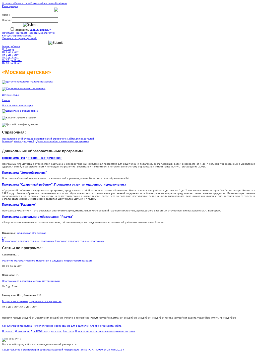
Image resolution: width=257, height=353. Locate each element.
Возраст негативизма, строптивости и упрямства (31, 301)
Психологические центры (17, 105)
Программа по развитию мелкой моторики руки (31, 281)
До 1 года (8, 49)
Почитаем (8, 32)
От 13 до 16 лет (12, 63)
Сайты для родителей (80, 138)
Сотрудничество (52, 331)
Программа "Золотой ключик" (24, 172)
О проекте (8, 3)
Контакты (36, 3)
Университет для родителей (19, 38)
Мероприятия (46, 32)
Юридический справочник (50, 138)
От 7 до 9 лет (10, 57)
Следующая (39, 233)
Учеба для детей (24, 141)
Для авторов (22, 331)
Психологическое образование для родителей (61, 325)
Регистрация (10, 6)
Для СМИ (36, 331)
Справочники (98, 325)
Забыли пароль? (40, 29)
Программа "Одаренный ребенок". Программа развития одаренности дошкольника (64, 184)
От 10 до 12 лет (12, 60)
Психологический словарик (18, 138)
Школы (6, 100)
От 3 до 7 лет (10, 54)
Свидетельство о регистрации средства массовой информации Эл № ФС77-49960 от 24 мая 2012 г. (63, 349)
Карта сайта (113, 325)
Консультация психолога (17, 35)
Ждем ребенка (11, 46)
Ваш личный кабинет (54, 3)
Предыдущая (23, 233)
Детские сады (10, 95)
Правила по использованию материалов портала (105, 331)
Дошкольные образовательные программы (62, 141)
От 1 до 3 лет (10, 52)
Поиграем (21, 32)
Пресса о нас (22, 3)
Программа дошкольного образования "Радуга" (38, 216)
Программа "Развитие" (19, 204)
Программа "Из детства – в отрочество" (32, 157)
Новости (33, 32)
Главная (7, 141)
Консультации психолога (17, 325)
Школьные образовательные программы (79, 241)
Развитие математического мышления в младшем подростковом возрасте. (47, 260)
